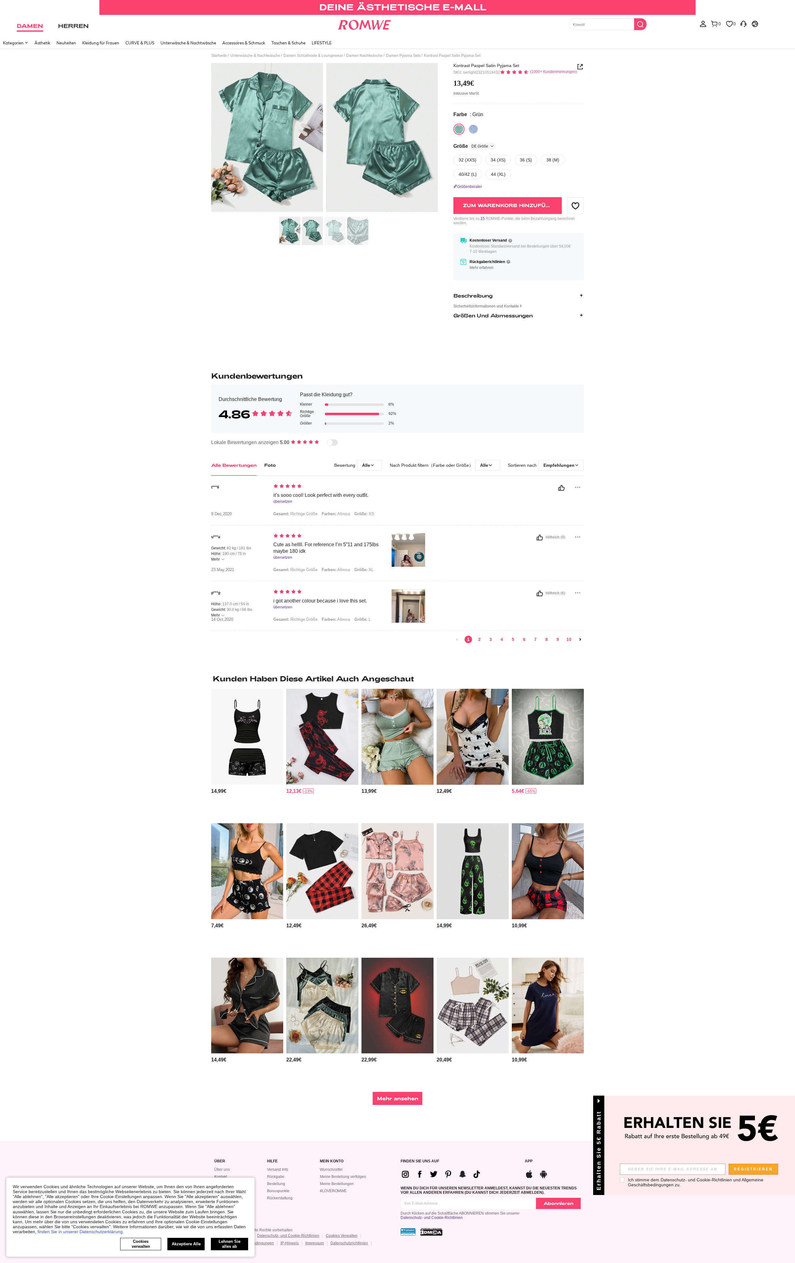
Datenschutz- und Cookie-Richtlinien (432, 1217)
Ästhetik (42, 42)
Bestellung (276, 1184)
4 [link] (502, 639)
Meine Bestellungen (337, 1184)
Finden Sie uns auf (420, 1161)
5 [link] (513, 639)
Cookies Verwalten (341, 1235)
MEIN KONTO (331, 1161)
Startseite (219, 55)
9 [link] (557, 639)
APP (529, 1161)
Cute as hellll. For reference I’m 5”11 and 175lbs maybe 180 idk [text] (326, 548)
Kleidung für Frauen (100, 42)
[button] (575, 205)
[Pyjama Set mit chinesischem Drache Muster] (322, 737)
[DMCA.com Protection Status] (431, 1232)
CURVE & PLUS (139, 42)
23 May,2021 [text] (222, 570)
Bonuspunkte (278, 1191)
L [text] (362, 619)
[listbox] (703, 23)
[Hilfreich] (561, 488)
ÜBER (219, 1161)
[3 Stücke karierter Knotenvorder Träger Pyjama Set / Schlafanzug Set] (473, 1006)
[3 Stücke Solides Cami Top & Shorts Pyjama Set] (322, 1006)
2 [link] (479, 639)
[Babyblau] (473, 129)
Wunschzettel (331, 1169)
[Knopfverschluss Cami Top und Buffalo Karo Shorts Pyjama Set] (548, 871)
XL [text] (364, 570)
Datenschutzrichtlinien (349, 1243)
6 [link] (524, 639)
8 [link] (546, 639)
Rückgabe (275, 1176)
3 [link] (490, 639)
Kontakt (220, 1176)
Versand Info (277, 1169)
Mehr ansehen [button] (397, 1098)
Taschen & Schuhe (288, 42)
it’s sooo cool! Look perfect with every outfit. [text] (320, 495)
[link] (397, 7)
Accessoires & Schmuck (243, 42)
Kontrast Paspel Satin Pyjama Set (486, 65)
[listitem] (247, 753)
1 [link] (468, 639)
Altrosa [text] (336, 514)
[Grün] (459, 129)
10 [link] (568, 639)
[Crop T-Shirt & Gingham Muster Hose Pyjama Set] (322, 871)
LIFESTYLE (322, 42)
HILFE (272, 1161)
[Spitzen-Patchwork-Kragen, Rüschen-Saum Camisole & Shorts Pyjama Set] (397, 737)
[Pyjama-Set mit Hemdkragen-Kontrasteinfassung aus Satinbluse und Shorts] (247, 1006)
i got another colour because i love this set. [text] (320, 600)
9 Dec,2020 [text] (221, 514)
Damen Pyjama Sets (403, 55)
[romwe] (364, 23)
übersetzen (282, 502)
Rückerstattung (280, 1198)
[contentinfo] (218, 791)
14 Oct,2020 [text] (222, 619)
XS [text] (364, 514)
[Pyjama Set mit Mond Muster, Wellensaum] (247, 871)
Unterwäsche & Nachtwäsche (188, 42)
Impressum (314, 1243)
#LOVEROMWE (333, 1191)
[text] (326, 487)
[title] (397, 678)
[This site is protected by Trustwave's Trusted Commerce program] (408, 1232)
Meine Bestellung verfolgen (343, 1176)
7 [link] (535, 639)
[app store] (529, 1173)
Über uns (222, 1169)
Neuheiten (66, 42)
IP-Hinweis (289, 1243)
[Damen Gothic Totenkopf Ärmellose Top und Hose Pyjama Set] (473, 871)
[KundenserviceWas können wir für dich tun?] (743, 23)
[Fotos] (324, 138)
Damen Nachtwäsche (364, 55)
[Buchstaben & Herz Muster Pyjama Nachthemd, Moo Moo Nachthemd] (548, 1006)
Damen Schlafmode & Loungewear (313, 55)
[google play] (543, 1173)
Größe (470, 145)
